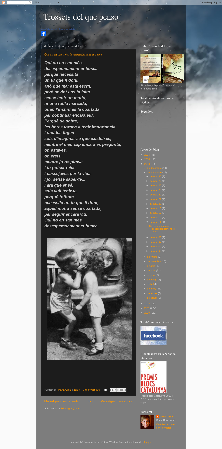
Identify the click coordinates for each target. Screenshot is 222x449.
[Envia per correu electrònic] (111, 390)
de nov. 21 (156, 199)
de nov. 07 (156, 242)
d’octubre (152, 256)
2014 (147, 159)
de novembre (154, 172)
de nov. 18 (156, 208)
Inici (90, 401)
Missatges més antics (116, 401)
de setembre (154, 261)
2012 (147, 303)
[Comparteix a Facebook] (121, 390)
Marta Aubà (166, 416)
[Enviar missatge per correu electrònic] (105, 389)
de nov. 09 (156, 237)
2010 (147, 312)
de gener (152, 298)
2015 (147, 154)
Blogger (147, 442)
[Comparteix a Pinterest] (124, 390)
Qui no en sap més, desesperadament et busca (73, 54)
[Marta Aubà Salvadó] (43, 35)
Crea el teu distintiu (67, 29)
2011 (147, 308)
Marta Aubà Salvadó (49, 29)
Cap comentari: (91, 389)
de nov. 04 (156, 246)
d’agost (151, 266)
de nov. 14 (156, 217)
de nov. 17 (156, 213)
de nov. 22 (156, 194)
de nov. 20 (156, 204)
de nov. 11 (156, 222)
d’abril (150, 284)
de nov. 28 (156, 181)
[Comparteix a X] (118, 390)
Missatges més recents (61, 401)
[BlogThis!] (115, 390)
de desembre (154, 168)
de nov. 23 (156, 190)
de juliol (151, 270)
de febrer (152, 293)
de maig (152, 279)
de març (152, 288)
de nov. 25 (156, 185)
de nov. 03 (156, 251)
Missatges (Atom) (70, 408)
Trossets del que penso (80, 16)
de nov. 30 (156, 176)
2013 (147, 164)
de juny (151, 275)
